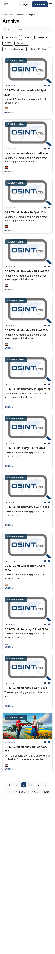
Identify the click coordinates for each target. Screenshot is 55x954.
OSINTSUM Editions (38, 49)
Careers (27, 37)
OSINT (8, 43)
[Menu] (51, 4)
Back (22, 791)
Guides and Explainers (14, 49)
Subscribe (40, 4)
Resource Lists (11, 37)
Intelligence (42, 37)
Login (25, 4)
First (8, 791)
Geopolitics (21, 43)
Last (46, 791)
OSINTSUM (7, 14)
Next (32, 791)
